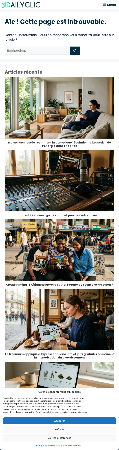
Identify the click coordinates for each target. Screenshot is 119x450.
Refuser (59, 429)
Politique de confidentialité (68, 445)
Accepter (59, 421)
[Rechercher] (75, 51)
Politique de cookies (45, 445)
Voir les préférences (59, 438)
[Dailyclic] (21, 4)
